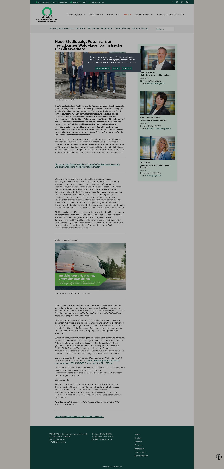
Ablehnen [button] (116, 68)
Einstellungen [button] (126, 68)
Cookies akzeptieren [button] (102, 68)
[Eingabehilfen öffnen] (219, 457)
